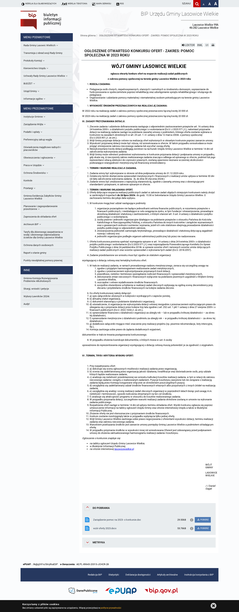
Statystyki (113, 574)
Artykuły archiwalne (167, 574)
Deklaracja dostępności (137, 574)
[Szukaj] (197, 3)
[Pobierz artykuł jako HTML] (206, 45)
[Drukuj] (212, 45)
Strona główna (88, 35)
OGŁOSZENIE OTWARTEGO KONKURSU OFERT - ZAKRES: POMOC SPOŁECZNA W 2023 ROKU (148, 35)
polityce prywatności (110, 608)
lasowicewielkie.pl (124, 449)
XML (200, 45)
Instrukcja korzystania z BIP (199, 574)
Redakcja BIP (95, 574)
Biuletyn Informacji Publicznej (51, 20)
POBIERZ (204, 520)
